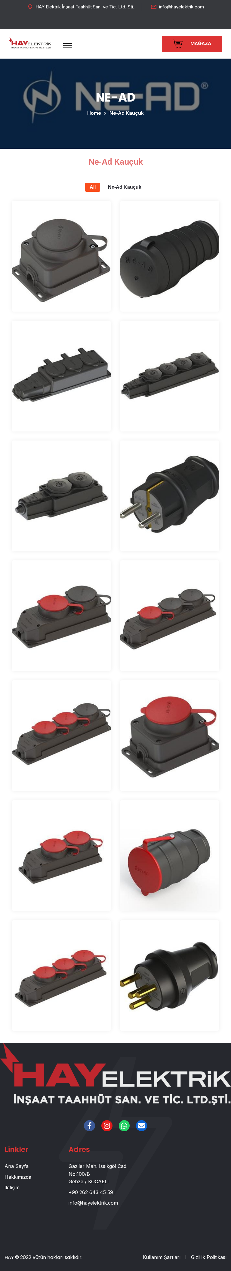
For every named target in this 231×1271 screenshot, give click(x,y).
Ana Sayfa (17, 1166)
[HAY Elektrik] (30, 42)
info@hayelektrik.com (181, 7)
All (93, 187)
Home (95, 113)
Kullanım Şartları (161, 1257)
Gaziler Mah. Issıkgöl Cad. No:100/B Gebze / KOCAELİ (98, 1173)
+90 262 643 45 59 (91, 1192)
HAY (9, 1257)
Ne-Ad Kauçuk (124, 187)
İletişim (12, 1187)
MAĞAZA (200, 43)
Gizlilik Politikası (208, 1257)
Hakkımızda (18, 1177)
